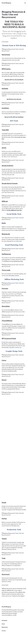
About (3, 624)
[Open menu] (25, 3)
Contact (4, 630)
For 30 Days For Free (17, 261)
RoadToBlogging (6, 3)
